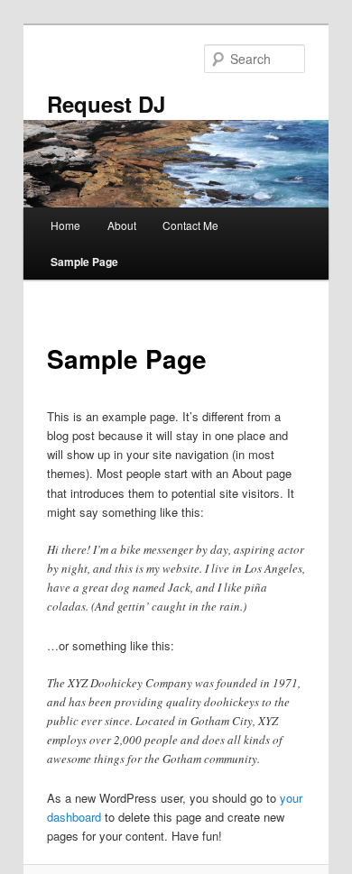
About (121, 225)
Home (65, 225)
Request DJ (106, 103)
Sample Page (84, 261)
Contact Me (190, 225)
